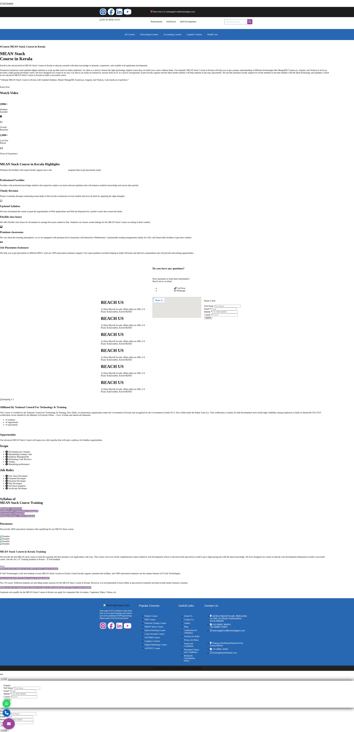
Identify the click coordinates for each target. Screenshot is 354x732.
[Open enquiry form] (9, 723)
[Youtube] (127, 11)
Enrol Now (5, 87)
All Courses (129, 34)
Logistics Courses (194, 34)
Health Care (212, 34)
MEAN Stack (19, 440)
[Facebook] (111, 11)
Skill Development (188, 21)
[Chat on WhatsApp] (6, 703)
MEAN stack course (27, 557)
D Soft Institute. (54, 559)
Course (208, 315)
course (101, 557)
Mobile (208, 312)
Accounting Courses (172, 34)
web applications (77, 557)
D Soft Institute (6, 3)
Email (207, 309)
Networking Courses (149, 34)
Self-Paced (171, 21)
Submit (208, 318)
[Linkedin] (119, 11)
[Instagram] (103, 11)
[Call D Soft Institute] (6, 713)
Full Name (209, 306)
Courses (58, 573)
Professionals (156, 21)
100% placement (17, 529)
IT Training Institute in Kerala (32, 559)
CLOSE (4, 679)
